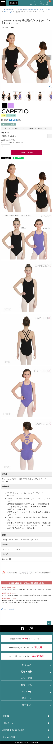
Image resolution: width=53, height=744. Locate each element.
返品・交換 (26, 678)
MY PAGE (41, 4)
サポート (26, 698)
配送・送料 (26, 671)
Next (48, 57)
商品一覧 (10, 9)
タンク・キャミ (45, 9)
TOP (3, 9)
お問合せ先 (26, 685)
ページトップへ (49, 623)
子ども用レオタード (31, 9)
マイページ (26, 691)
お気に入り (33, 4)
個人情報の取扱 (8, 737)
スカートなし (8, 12)
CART (48, 3)
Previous (4, 57)
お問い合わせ (7, 723)
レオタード (19, 9)
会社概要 (26, 705)
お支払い (26, 665)
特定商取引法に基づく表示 (13, 730)
